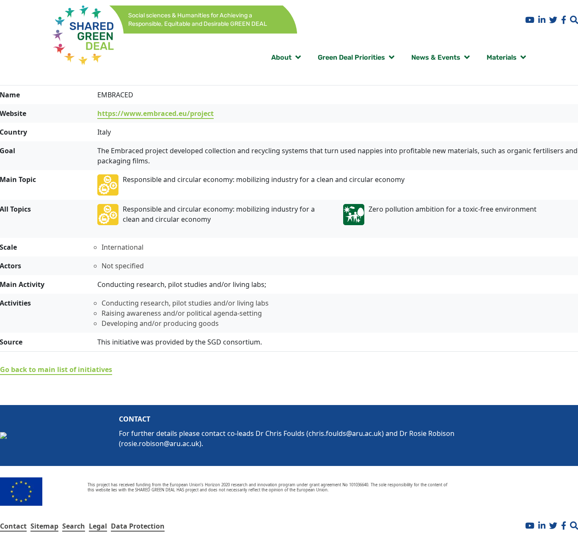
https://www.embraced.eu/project (155, 113)
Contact (13, 526)
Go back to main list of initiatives (56, 369)
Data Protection (138, 526)
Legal (98, 526)
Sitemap (44, 526)
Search (73, 526)
